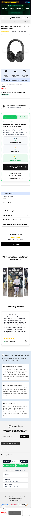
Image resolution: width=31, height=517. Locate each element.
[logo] (14, 18)
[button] (3, 18)
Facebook (5, 504)
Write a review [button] (15, 244)
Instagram (14, 504)
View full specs (7, 202)
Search (26, 21)
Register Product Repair (10, 443)
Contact (24, 461)
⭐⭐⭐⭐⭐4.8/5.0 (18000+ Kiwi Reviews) (13, 31)
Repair (7, 461)
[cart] (27, 17)
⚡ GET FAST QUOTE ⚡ (15, 13)
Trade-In (16, 461)
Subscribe (24, 436)
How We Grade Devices (23, 465)
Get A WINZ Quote (9, 465)
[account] (23, 17)
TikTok (23, 504)
